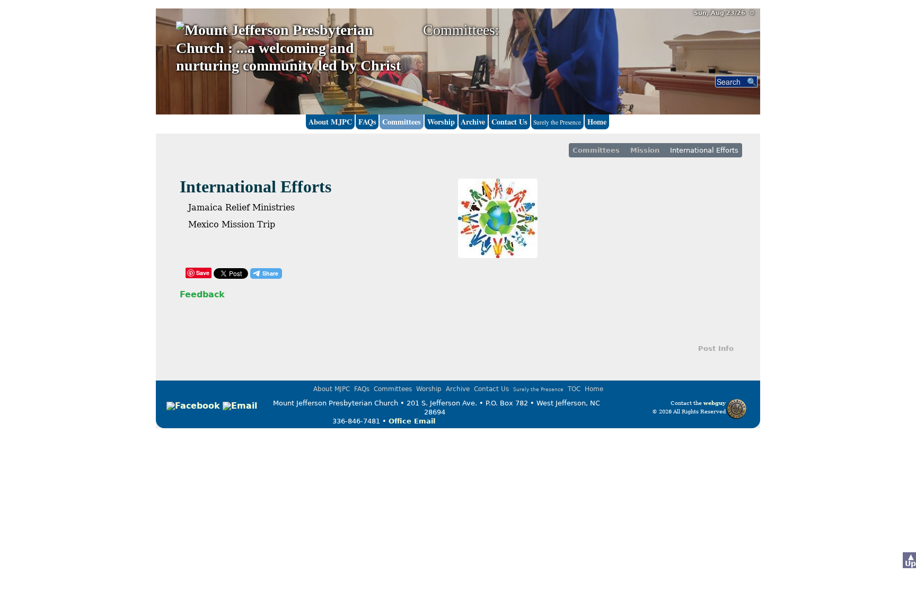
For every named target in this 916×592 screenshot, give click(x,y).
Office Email (412, 421)
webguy (714, 403)
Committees (401, 121)
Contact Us (509, 121)
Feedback (202, 294)
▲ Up (910, 560)
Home (596, 121)
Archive (473, 121)
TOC (574, 389)
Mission (644, 150)
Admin (693, 417)
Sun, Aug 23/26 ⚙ (724, 13)
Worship (441, 121)
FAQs (367, 121)
